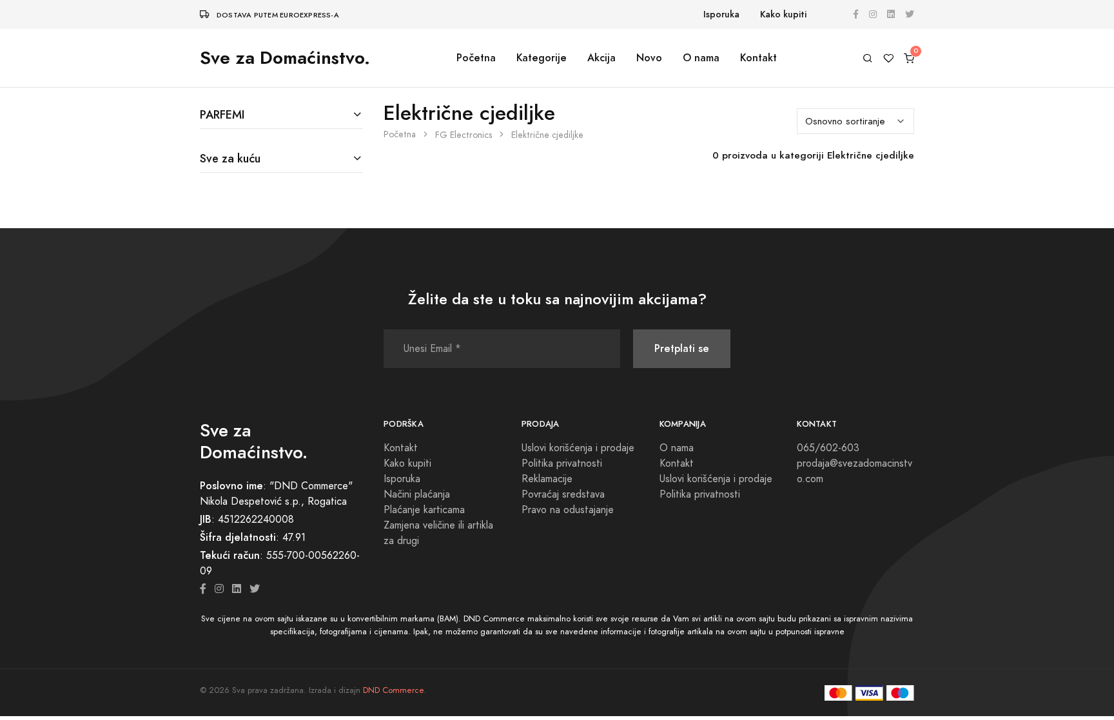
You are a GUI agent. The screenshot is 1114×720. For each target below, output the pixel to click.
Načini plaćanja (417, 494)
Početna (476, 57)
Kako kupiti (783, 14)
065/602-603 (828, 448)
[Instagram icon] (219, 589)
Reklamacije (547, 479)
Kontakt (758, 57)
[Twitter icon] (254, 589)
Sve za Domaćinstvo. (285, 57)
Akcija (601, 57)
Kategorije (541, 57)
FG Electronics (463, 135)
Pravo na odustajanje (568, 510)
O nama (701, 57)
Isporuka (721, 14)
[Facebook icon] (203, 589)
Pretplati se (681, 348)
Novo (649, 57)
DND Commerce (393, 690)
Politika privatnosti (562, 463)
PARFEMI (222, 114)
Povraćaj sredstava (563, 494)
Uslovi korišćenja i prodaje (578, 448)
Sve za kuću (230, 158)
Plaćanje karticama (424, 510)
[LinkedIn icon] (236, 589)
